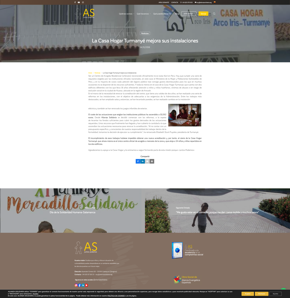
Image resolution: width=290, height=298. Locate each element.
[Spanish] (215, 2)
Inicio (90, 73)
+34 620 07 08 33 (88, 274)
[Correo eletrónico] (147, 161)
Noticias (145, 33)
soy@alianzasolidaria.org (103, 274)
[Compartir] (138, 161)
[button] (145, 83)
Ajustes (35, 294)
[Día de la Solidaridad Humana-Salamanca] (72, 210)
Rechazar (261, 294)
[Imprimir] (152, 161)
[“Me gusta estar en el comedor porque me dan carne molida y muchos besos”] (217, 210)
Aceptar (248, 294)
